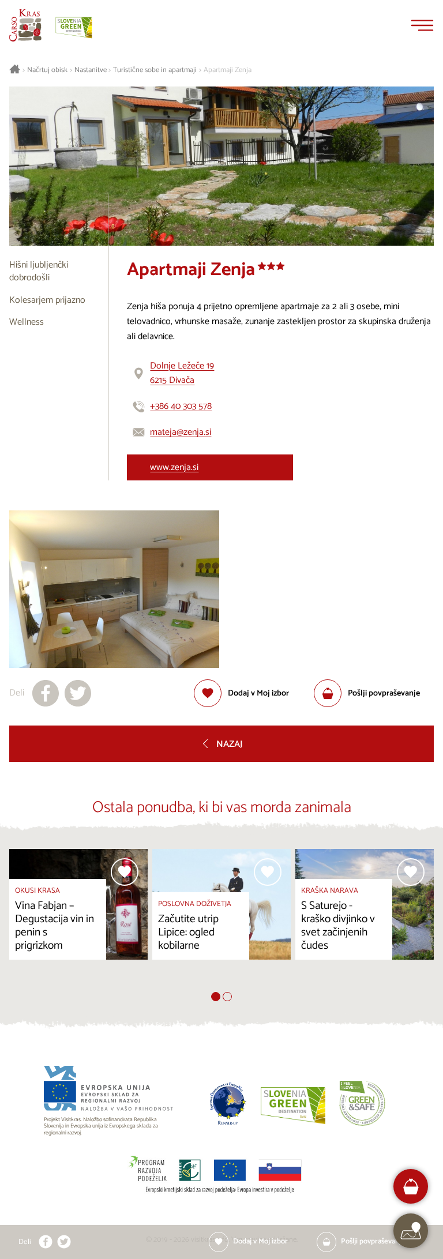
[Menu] (422, 25)
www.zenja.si (174, 467)
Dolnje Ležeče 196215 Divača (182, 373)
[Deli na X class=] (64, 1242)
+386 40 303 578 (181, 406)
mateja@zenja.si (180, 432)
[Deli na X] (78, 693)
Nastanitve (90, 70)
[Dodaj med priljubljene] (124, 872)
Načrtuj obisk (47, 70)
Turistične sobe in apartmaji (155, 70)
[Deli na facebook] (45, 693)
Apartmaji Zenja (227, 70)
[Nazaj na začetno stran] (25, 25)
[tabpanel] (78, 920)
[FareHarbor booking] (411, 1186)
